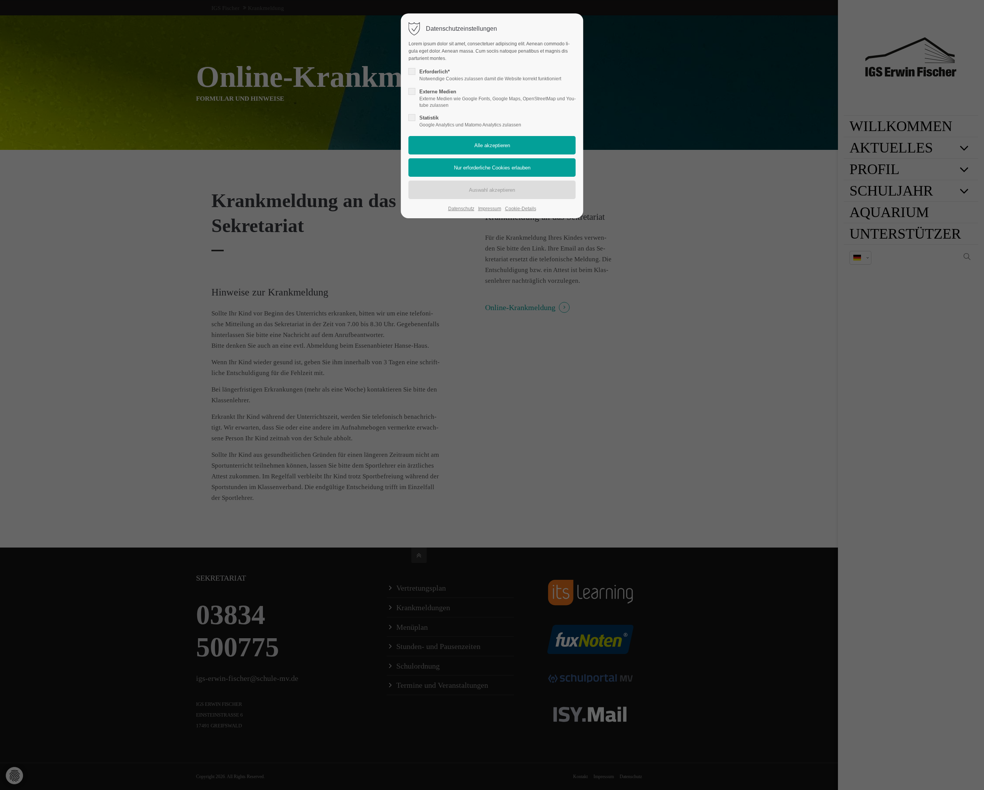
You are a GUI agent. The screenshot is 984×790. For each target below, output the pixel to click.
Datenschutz (461, 208)
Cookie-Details (520, 208)
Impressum (489, 208)
